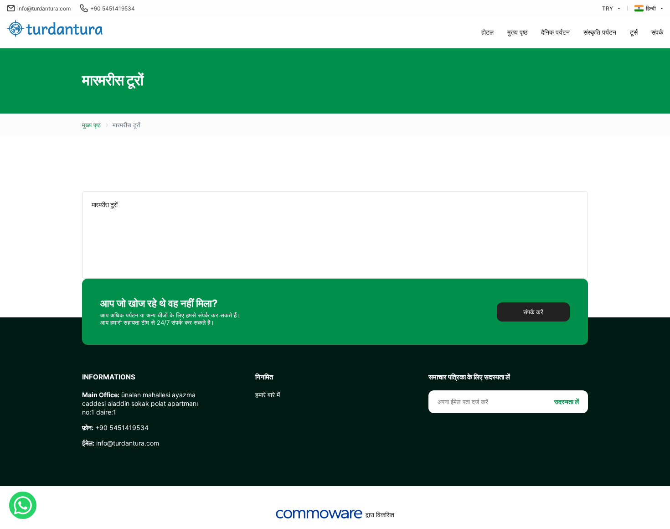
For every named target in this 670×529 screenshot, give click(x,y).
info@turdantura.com (44, 8)
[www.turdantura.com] (55, 29)
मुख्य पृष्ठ (517, 32)
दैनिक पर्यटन (555, 32)
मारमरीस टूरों (126, 125)
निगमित (264, 377)
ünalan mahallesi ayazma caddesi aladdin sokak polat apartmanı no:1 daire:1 (140, 403)
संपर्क (657, 32)
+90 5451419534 (112, 8)
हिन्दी (651, 8)
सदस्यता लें (566, 401)
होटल (487, 32)
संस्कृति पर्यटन (599, 32)
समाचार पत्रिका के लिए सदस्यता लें (469, 377)
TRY (607, 8)
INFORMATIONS (108, 377)
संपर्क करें (533, 312)
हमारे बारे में (267, 395)
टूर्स (634, 32)
